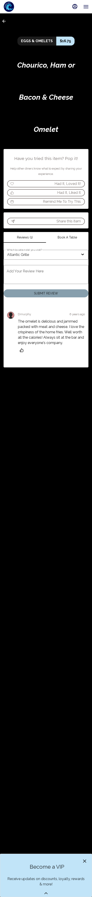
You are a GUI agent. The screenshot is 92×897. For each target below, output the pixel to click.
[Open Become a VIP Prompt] (46, 893)
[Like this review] (23, 350)
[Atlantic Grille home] (23, 6)
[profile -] (74, 6)
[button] (5, 21)
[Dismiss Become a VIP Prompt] (84, 861)
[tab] (25, 237)
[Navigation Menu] (86, 6)
